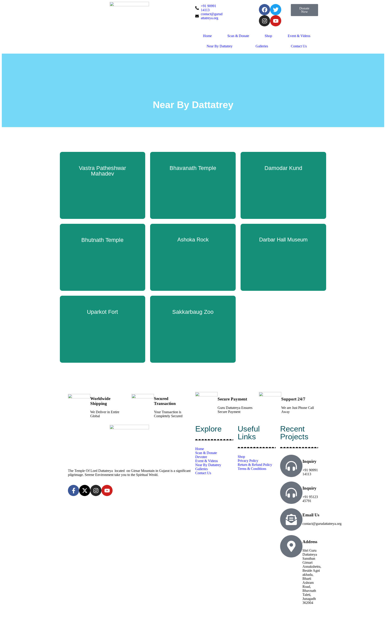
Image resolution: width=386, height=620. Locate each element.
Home (207, 36)
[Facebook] (264, 9)
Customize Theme (163, 612)
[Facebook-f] (73, 490)
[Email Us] (291, 519)
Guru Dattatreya (88, 612)
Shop (268, 36)
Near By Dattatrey (220, 46)
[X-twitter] (84, 490)
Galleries (262, 46)
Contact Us (299, 46)
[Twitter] (275, 9)
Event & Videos (299, 36)
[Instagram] (264, 20)
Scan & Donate (238, 36)
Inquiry (309, 461)
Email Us (310, 515)
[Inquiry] (291, 466)
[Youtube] (275, 20)
